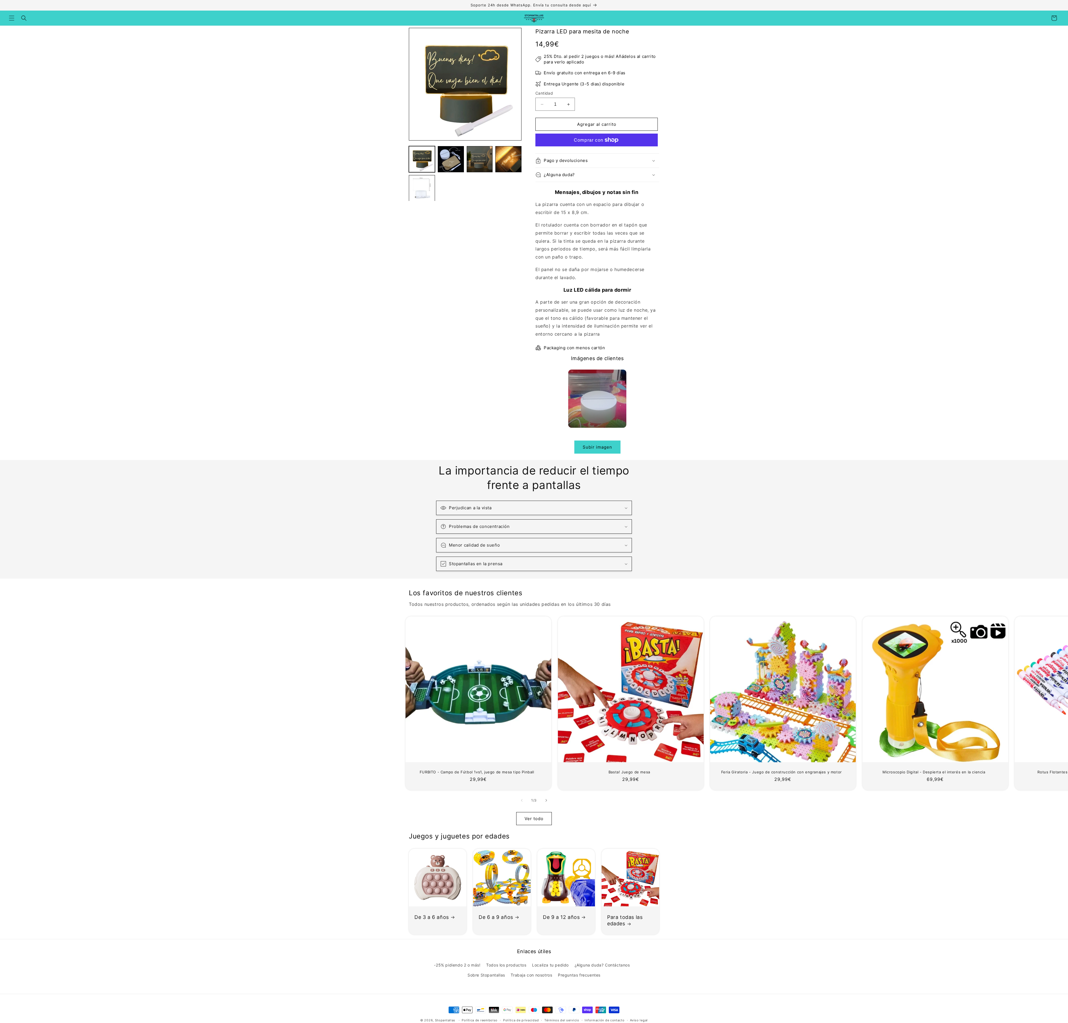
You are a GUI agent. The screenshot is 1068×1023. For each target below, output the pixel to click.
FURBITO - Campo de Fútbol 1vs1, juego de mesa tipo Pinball (477, 772)
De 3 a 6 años (431, 917)
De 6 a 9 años (496, 917)
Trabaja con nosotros (531, 975)
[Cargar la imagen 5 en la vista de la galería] (422, 188)
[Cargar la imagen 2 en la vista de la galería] (451, 159)
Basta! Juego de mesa (629, 772)
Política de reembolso (480, 1020)
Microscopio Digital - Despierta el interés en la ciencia (933, 772)
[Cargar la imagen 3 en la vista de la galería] (480, 159)
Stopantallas (445, 1020)
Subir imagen (597, 447)
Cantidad (544, 93)
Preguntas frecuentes (579, 975)
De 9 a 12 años (561, 917)
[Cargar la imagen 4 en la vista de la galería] (508, 159)
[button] (12, 18)
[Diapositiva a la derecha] (546, 800)
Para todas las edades (624, 920)
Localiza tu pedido (550, 965)
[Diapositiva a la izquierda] (522, 800)
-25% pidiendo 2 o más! (457, 965)
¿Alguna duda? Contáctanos (602, 965)
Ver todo (534, 818)
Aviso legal (639, 1020)
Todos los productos (506, 965)
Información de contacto (604, 1020)
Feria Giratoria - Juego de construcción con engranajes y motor (781, 772)
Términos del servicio (561, 1020)
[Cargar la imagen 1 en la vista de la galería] (422, 159)
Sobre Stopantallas (486, 975)
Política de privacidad (521, 1020)
